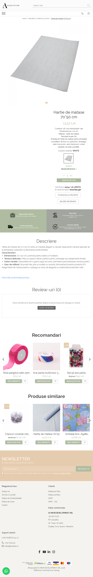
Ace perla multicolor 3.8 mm (46, 372)
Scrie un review (46, 308)
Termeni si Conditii (9, 495)
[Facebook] (39, 552)
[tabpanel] (46, 63)
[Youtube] (44, 552)
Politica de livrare (8, 502)
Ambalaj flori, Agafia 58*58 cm (76, 434)
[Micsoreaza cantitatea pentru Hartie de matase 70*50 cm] (64, 176)
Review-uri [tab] (46, 289)
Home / (25, 18)
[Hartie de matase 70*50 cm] (46, 63)
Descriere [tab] (46, 241)
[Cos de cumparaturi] (88, 13)
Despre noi (6, 491)
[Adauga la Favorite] (25, 381)
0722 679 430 (9, 543)
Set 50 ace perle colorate (76, 372)
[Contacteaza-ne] (82, 13)
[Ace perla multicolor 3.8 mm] (46, 356)
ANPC (50, 498)
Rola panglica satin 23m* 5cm (16, 372)
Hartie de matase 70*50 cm (46, 434)
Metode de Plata (54, 491)
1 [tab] (46, 103)
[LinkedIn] (49, 552)
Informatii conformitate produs (15, 277)
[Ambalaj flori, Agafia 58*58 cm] (76, 417)
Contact (4, 505)
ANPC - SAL (53, 502)
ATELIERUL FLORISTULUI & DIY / (39, 18)
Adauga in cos (69, 180)
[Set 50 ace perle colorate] (76, 356)
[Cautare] (88, 6)
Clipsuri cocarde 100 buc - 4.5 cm (16, 434)
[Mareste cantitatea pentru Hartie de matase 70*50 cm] (71, 176)
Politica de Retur (54, 495)
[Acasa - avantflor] (14, 5)
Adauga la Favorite (69, 195)
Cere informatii (69, 201)
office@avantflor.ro (11, 546)
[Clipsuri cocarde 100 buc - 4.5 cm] (16, 417)
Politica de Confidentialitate (62, 473)
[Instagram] (53, 552)
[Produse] (4, 14)
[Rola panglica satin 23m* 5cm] (16, 356)
